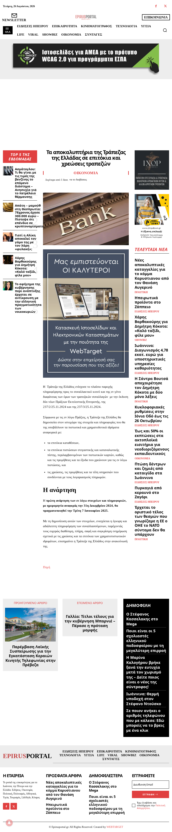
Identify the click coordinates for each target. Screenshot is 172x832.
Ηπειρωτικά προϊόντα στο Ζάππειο (148, 302)
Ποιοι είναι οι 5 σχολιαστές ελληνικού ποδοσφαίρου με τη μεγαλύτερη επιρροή (146, 640)
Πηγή (46, 567)
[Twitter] (165, 6)
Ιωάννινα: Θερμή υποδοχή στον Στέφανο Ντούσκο (143, 698)
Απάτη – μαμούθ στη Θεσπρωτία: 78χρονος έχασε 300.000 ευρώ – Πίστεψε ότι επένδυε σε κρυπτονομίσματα (29, 215)
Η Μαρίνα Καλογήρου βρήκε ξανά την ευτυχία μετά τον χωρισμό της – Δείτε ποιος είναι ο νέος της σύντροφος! (143, 672)
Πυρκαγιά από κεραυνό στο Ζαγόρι (148, 492)
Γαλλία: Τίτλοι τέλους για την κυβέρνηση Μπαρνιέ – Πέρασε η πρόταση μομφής (90, 623)
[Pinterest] (66, 187)
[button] (165, 30)
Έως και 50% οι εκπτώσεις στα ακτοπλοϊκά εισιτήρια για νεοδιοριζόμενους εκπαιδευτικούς (152, 442)
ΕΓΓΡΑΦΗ (148, 794)
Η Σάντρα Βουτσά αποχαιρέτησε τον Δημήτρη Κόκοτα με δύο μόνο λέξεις (151, 387)
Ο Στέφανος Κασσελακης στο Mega (142, 619)
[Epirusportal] (86, 17)
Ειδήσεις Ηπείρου (147, 311)
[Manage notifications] (9, 822)
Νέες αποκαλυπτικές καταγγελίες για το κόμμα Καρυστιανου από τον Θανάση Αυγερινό (152, 274)
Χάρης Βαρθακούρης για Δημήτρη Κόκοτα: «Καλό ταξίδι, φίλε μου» (25, 266)
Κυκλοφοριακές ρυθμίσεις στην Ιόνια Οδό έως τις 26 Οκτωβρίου (151, 413)
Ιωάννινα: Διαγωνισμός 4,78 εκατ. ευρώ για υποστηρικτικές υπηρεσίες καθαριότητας (151, 357)
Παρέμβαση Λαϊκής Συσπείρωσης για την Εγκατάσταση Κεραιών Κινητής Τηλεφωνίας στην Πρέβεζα (30, 656)
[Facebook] (156, 6)
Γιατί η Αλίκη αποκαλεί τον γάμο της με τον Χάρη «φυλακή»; (25, 242)
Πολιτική (141, 292)
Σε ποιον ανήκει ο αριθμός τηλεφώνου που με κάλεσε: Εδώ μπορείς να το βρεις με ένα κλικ (145, 720)
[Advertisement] (86, 110)
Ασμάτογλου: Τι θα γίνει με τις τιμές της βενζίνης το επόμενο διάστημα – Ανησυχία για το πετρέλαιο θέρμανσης (25, 183)
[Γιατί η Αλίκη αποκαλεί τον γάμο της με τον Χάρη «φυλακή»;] (8, 237)
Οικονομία (86, 173)
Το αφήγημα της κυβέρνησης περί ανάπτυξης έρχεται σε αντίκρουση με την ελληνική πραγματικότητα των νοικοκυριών (28, 298)
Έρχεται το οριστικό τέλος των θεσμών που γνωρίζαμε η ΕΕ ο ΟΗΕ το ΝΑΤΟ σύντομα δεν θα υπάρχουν (151, 521)
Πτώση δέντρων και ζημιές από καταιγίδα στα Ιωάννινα (150, 470)
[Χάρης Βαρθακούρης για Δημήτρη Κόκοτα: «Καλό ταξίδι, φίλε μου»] (8, 259)
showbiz (141, 340)
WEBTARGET (115, 826)
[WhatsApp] (76, 187)
